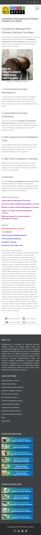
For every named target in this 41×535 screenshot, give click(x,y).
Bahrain (16, 257)
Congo (25, 269)
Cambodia (25, 260)
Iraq (3, 280)
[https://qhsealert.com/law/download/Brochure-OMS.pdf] (17, 466)
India (27, 278)
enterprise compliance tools (17, 273)
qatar (18, 297)
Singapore (23, 304)
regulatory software (8, 299)
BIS (34, 257)
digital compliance (13, 271)
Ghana (34, 276)
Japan (23, 280)
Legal (19, 250)
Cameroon (33, 260)
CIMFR (35, 262)
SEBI (11, 304)
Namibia (4, 292)
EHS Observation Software (10, 394)
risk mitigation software (12, 301)
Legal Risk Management (17, 283)
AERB (8, 253)
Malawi (16, 285)
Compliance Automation (21, 264)
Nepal (14, 292)
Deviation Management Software (12, 401)
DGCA (37, 269)
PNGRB (21, 294)
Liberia (34, 283)
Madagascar (10, 285)
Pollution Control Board (9, 297)
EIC (7, 273)
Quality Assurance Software (10, 407)
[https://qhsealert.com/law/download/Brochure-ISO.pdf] (17, 517)
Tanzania (36, 306)
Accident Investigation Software (12, 391)
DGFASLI (4, 271)
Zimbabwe (15, 310)
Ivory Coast (17, 280)
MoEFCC (33, 287)
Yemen (4, 310)
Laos (7, 283)
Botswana (5, 260)
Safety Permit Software (9, 384)
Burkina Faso (17, 260)
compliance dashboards (21, 267)
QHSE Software (33, 297)
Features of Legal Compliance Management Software (20, 204)
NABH (32, 290)
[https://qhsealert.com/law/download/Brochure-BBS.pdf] (17, 453)
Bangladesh (23, 257)
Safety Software (32, 301)
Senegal (16, 304)
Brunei (11, 260)
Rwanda (23, 301)
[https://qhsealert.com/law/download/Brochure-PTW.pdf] (17, 446)
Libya (3, 285)
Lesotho (28, 283)
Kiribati (32, 280)
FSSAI (15, 276)
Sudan (22, 306)
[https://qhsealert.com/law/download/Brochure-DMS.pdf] (17, 503)
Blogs (3, 417)
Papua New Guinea (8, 294)
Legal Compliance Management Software (16, 200)
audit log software (7, 255)
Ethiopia (8, 276)
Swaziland (28, 306)
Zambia (9, 310)
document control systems (27, 271)
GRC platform (6, 278)
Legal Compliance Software (10, 380)
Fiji (12, 276)
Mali (33, 285)
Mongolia (4, 290)
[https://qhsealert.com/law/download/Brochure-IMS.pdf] (17, 473)
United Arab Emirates (29, 308)
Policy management (30, 294)
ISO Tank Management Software (12, 414)
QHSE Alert (24, 297)
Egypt (3, 273)
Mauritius (27, 287)
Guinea (13, 278)
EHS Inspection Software (9, 397)
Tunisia (13, 308)
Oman (36, 292)
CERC (26, 262)
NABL (35, 290)
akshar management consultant (20, 253)
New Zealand (20, 292)
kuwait (4, 283)
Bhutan (30, 257)
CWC (32, 269)
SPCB (11, 306)
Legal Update (6, 421)
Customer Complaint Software (11, 411)
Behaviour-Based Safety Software (12, 387)
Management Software (9, 287)
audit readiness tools (20, 255)
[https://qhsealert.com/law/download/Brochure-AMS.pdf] (17, 510)
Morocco (11, 290)
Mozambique (18, 290)
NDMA (9, 292)
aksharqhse (35, 253)
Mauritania (20, 287)
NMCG (32, 292)
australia (10, 257)
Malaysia (22, 285)
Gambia (29, 276)
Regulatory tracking (21, 299)
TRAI (9, 308)
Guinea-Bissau (21, 278)
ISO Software (9, 280)
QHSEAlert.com (6, 344)
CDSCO (4, 262)
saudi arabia (6, 304)
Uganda (18, 308)
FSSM (19, 276)
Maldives (29, 285)
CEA (8, 262)
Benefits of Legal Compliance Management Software (20, 207)
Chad (30, 262)
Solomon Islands (32, 304)
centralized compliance (17, 262)
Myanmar (26, 290)
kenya (28, 280)
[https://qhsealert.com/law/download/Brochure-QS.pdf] (17, 490)
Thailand (4, 308)
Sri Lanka (17, 306)
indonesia (33, 278)
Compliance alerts (7, 264)
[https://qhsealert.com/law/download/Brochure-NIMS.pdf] (17, 460)
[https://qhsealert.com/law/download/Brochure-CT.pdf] (17, 440)
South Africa (5, 306)
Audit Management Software (11, 404)
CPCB (29, 269)
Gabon (24, 276)
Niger (27, 292)
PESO (16, 294)
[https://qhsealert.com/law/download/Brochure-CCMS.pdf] (17, 497)
